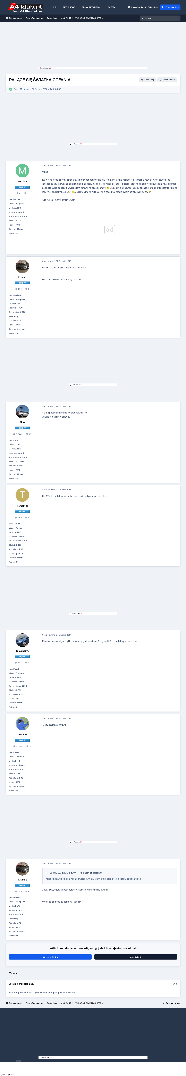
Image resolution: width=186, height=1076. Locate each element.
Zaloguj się (135, 957)
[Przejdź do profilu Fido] (22, 411)
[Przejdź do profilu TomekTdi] (22, 495)
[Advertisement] (93, 45)
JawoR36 (22, 734)
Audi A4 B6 (55, 89)
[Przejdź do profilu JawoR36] (22, 724)
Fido (22, 422)
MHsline (22, 181)
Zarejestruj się (50, 957)
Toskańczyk (22, 651)
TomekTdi (22, 506)
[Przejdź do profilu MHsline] (10, 89)
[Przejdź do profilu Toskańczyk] (22, 640)
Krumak (22, 277)
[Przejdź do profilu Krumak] (22, 266)
